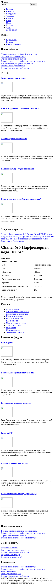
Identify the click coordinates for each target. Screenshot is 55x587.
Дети (8, 27)
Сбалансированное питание (14, 139)
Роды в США (7, 433)
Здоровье (10, 16)
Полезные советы (13, 44)
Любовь (9, 25)
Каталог (9, 42)
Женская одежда (13, 330)
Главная (9, 9)
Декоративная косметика (17, 314)
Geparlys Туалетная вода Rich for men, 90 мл (20, 234)
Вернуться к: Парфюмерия (12, 241)
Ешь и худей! (7, 342)
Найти (33, 5)
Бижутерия (11, 328)
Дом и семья (11, 30)
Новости (10, 11)
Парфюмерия (12, 321)
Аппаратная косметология (17, 311)
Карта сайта (11, 40)
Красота (9, 18)
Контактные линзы (14, 318)
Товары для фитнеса (15, 332)
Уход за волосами (13, 325)
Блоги (8, 21)
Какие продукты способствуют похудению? (21, 199)
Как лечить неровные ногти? (14, 463)
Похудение (11, 14)
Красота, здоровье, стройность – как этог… (21, 108)
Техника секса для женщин (13, 78)
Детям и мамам (12, 309)
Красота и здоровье (14, 316)
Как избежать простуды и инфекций (17, 169)
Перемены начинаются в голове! (16, 403)
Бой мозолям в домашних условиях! (18, 373)
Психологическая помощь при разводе (18, 493)
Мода (8, 23)
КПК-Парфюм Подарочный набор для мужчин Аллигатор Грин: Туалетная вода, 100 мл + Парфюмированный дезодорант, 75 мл (27, 236)
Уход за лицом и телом (16, 323)
